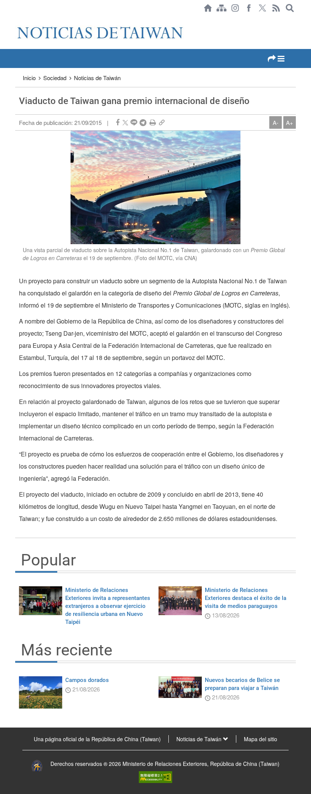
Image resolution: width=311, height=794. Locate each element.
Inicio (29, 78)
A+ (289, 122)
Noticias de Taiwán (97, 78)
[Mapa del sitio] (221, 8)
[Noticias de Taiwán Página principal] (208, 8)
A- (275, 122)
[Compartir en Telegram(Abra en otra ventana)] (143, 122)
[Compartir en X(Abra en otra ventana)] (125, 122)
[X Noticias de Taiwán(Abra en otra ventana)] (262, 8)
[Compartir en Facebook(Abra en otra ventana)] (117, 122)
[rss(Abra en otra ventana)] (276, 8)
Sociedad (54, 78)
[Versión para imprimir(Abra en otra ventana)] (153, 122)
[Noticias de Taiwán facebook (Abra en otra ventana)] (249, 8)
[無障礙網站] (155, 776)
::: (17, 20)
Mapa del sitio (260, 739)
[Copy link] (162, 122)
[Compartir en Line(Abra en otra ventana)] (133, 122)
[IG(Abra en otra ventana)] (235, 8)
